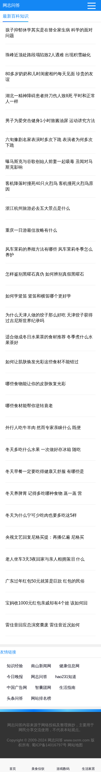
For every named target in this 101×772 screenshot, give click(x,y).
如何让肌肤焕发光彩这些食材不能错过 (42, 361)
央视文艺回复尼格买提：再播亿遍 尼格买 (44, 537)
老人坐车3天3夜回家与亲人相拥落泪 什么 (45, 559)
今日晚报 (15, 676)
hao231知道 (65, 676)
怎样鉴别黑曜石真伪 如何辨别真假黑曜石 (44, 274)
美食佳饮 (38, 769)
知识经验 (15, 665)
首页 (12, 769)
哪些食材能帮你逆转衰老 (29, 405)
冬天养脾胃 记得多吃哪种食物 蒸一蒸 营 (43, 493)
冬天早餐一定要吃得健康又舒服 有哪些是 (44, 471)
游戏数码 (63, 769)
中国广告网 (17, 687)
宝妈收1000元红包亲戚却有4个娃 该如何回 (46, 603)
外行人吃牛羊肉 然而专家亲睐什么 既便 (43, 427)
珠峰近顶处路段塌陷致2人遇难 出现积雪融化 (48, 55)
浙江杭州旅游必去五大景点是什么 (37, 208)
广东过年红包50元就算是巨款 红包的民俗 (45, 581)
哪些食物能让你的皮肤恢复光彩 (35, 383)
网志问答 (11, 5)
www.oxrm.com (77, 740)
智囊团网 (43, 687)
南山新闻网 (41, 665)
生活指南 (67, 687)
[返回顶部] (90, 689)
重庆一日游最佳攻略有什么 (31, 230)
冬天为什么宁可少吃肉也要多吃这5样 (41, 515)
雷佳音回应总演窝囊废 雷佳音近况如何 (42, 625)
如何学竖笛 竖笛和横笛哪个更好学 (38, 296)
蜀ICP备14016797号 (49, 745)
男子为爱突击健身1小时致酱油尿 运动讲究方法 (50, 120)
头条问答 (15, 698)
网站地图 (75, 745)
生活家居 (88, 769)
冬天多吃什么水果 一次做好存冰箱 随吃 (43, 449)
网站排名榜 (41, 698)
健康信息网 (69, 665)
